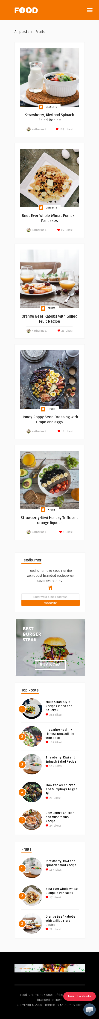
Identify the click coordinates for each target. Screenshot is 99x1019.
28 (62, 331)
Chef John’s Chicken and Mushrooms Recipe (60, 817)
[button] (89, 1009)
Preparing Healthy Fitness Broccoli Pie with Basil (60, 734)
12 (62, 431)
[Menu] (89, 10)
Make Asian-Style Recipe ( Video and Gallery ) (59, 706)
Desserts (51, 107)
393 (51, 714)
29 (50, 798)
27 (62, 230)
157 (61, 129)
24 (51, 825)
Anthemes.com (71, 1005)
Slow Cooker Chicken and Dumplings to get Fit (61, 789)
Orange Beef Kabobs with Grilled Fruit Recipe (60, 921)
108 (51, 742)
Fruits (51, 308)
